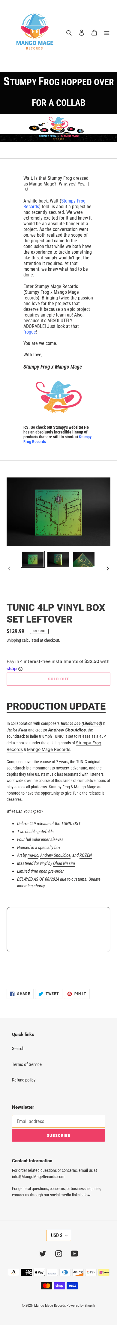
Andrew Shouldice (55, 855)
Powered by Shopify (81, 1305)
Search (18, 1048)
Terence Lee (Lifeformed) (81, 723)
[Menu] (106, 32)
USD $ (56, 1235)
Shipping (14, 640)
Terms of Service (27, 1064)
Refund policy (23, 1080)
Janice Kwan (17, 730)
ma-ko (33, 855)
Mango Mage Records (48, 749)
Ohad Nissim (64, 863)
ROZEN (86, 855)
